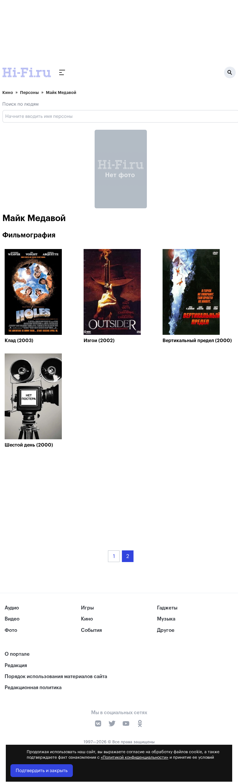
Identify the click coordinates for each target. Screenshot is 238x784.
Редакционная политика (33, 687)
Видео (12, 618)
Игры (87, 607)
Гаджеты (167, 607)
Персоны (29, 92)
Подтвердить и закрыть (42, 770)
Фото (11, 630)
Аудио (12, 607)
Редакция (16, 665)
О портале (17, 654)
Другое (165, 630)
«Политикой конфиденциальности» (134, 757)
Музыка (166, 618)
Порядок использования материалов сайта (56, 676)
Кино (7, 92)
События (91, 630)
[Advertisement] (121, 495)
